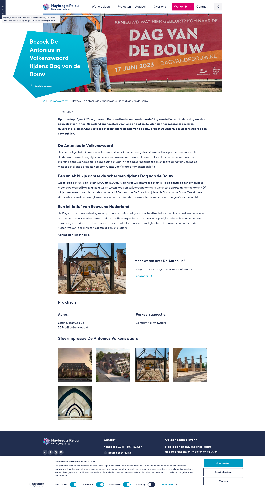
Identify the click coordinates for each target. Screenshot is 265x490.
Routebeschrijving (120, 452)
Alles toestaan (223, 463)
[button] (103, 7)
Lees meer (141, 275)
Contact (110, 439)
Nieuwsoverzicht (58, 101)
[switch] (100, 484)
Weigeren (223, 481)
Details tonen (167, 484)
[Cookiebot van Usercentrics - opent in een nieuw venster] (37, 485)
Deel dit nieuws (44, 86)
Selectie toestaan (223, 472)
